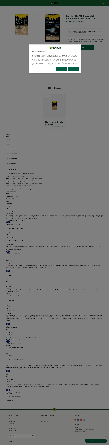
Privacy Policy (48, 64)
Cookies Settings (36, 68)
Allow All (73, 69)
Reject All (61, 69)
